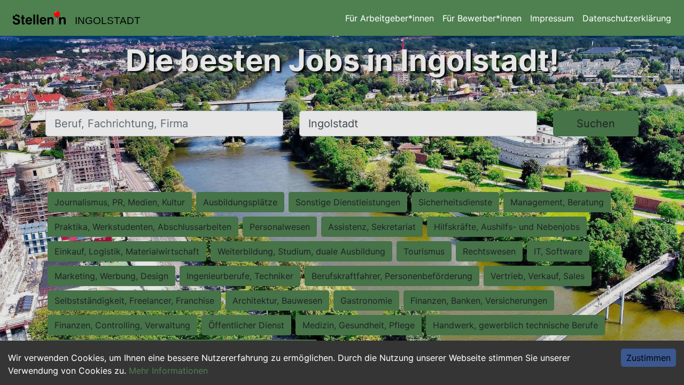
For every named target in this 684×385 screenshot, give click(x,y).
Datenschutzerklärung (626, 18)
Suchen (596, 123)
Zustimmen (648, 357)
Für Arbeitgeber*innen (389, 18)
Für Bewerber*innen (482, 18)
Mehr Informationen (168, 370)
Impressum (552, 18)
